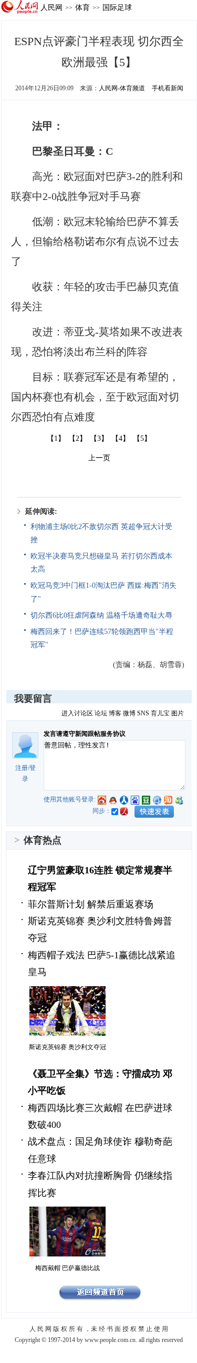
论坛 (101, 713)
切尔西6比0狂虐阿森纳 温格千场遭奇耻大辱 (101, 615)
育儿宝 (160, 713)
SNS (143, 713)
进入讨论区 (77, 713)
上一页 (99, 458)
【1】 (56, 438)
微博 (129, 713)
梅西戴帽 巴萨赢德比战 (67, 1268)
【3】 (99, 438)
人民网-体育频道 (122, 88)
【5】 (142, 438)
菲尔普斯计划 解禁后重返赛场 (90, 904)
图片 (177, 713)
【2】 (77, 438)
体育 (82, 7)
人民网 (51, 7)
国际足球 (117, 7)
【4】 (120, 438)
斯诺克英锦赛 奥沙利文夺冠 (67, 1047)
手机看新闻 (167, 88)
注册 (21, 768)
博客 (115, 713)
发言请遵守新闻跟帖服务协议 (85, 733)
